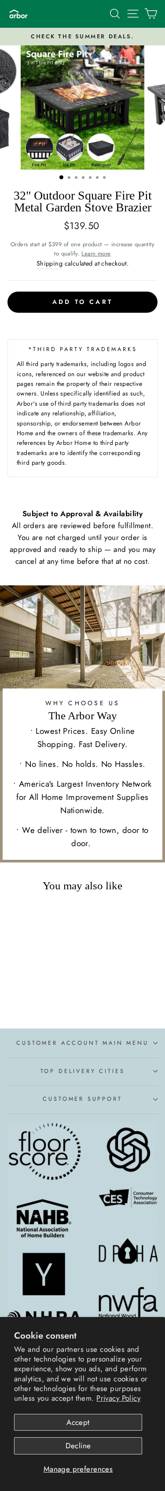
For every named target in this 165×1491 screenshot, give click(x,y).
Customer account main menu (82, 1043)
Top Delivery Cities (82, 1071)
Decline (78, 1445)
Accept (78, 1422)
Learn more (95, 253)
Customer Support (82, 1099)
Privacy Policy (118, 1398)
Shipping (49, 263)
